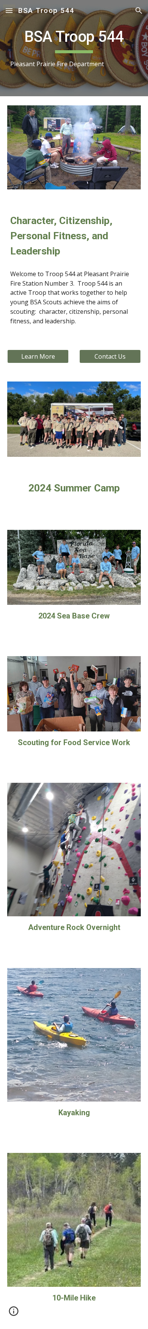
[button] (9, 10)
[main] (74, 48)
